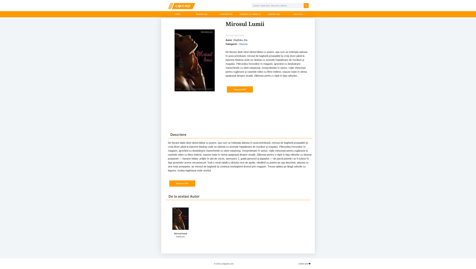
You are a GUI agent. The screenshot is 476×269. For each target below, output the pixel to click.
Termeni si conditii (250, 14)
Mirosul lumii (180, 233)
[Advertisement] (240, 115)
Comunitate (226, 14)
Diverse (243, 44)
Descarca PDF (240, 89)
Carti (177, 14)
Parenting (202, 14)
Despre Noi (274, 14)
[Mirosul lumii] (180, 219)
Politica (298, 14)
